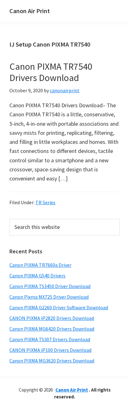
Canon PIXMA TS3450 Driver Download (49, 286)
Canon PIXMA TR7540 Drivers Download (50, 72)
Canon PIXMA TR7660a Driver (40, 265)
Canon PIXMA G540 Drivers (37, 275)
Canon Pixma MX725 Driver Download (49, 297)
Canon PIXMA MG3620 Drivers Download (51, 360)
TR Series (45, 202)
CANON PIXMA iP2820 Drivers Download (51, 318)
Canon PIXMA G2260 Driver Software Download (58, 307)
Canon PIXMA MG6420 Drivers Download (51, 329)
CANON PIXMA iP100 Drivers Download (50, 350)
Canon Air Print (29, 11)
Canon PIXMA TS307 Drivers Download (49, 339)
